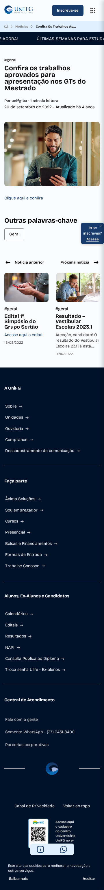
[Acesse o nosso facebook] (33, 791)
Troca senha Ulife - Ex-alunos (32, 669)
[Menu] (93, 10)
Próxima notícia (74, 262)
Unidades (14, 417)
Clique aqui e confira (23, 198)
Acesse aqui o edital (23, 334)
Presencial (15, 532)
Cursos (11, 521)
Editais (11, 625)
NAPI (9, 647)
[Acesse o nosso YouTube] (70, 791)
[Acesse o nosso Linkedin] (52, 791)
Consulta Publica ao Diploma (32, 658)
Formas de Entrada (23, 554)
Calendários (16, 613)
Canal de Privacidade (34, 805)
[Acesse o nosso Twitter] (61, 791)
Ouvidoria (14, 428)
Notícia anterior (29, 262)
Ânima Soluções (20, 498)
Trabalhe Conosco (22, 565)
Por (31, 100)
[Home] (6, 26)
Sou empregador (21, 510)
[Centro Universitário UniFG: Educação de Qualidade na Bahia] (27, 10)
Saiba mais (18, 878)
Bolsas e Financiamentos (28, 543)
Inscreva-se (68, 10)
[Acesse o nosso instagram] (42, 791)
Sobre (11, 406)
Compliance (16, 439)
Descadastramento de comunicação (39, 450)
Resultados (15, 636)
